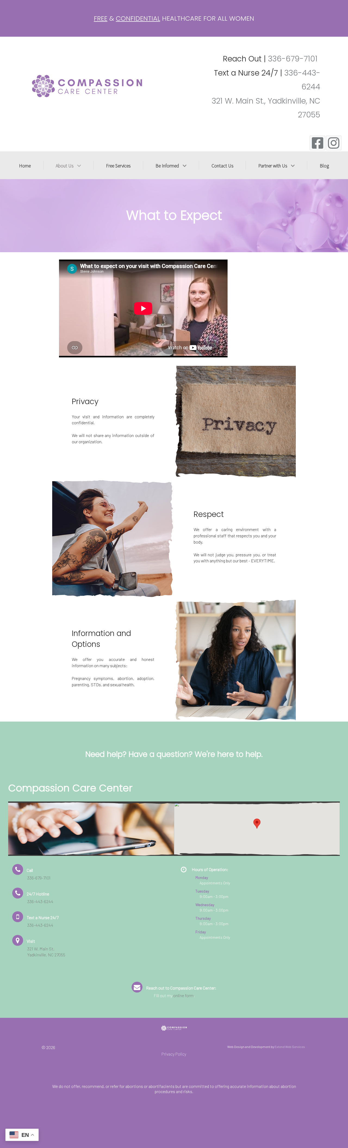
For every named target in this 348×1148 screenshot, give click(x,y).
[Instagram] (333, 143)
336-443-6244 (40, 901)
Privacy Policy (173, 1053)
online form (183, 995)
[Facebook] (317, 143)
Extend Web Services (290, 1047)
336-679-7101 (293, 59)
